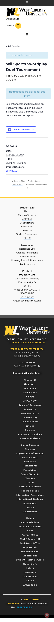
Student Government (27, 234)
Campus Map (30, 417)
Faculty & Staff (30, 457)
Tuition (30, 580)
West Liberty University (26, 12)
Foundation (30, 470)
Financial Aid (30, 466)
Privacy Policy (28, 603)
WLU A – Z (30, 380)
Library (30, 507)
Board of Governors (30, 405)
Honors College (30, 491)
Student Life (12, 19)
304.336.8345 (27, 293)
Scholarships (30, 556)
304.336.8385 (27, 297)
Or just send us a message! (27, 300)
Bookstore (30, 409)
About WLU (30, 384)
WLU (27, 331)
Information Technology (30, 495)
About (27, 211)
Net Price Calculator (30, 526)
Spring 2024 (12, 170)
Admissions (30, 392)
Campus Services (27, 215)
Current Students (30, 438)
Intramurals (27, 226)
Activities (27, 219)
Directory (30, 449)
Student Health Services (30, 560)
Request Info (30, 547)
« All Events (13, 46)
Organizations (27, 223)
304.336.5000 (27, 362)
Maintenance (29, 511)
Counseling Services (30, 434)
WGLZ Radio (30, 585)
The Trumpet (30, 576)
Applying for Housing (27, 252)
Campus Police (30, 421)
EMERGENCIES (24, 607)
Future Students (30, 474)
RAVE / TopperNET (30, 539)
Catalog (30, 426)
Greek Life (27, 230)
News (30, 530)
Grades (30, 482)
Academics (30, 388)
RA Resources (27, 264)
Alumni (30, 397)
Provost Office (30, 535)
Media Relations (30, 522)
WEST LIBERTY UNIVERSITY (27, 349)
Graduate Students (30, 486)
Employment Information (30, 453)
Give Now (30, 478)
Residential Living (27, 256)
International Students (30, 499)
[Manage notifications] (47, 615)
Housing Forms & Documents (27, 260)
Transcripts (30, 572)
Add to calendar (21, 129)
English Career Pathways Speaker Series (36, 183)
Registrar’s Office (30, 543)
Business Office (30, 413)
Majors (30, 518)
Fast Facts (30, 461)
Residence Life (27, 248)
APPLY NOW (30, 401)
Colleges (30, 430)
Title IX (27, 238)
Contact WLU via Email (27, 373)
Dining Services (30, 445)
